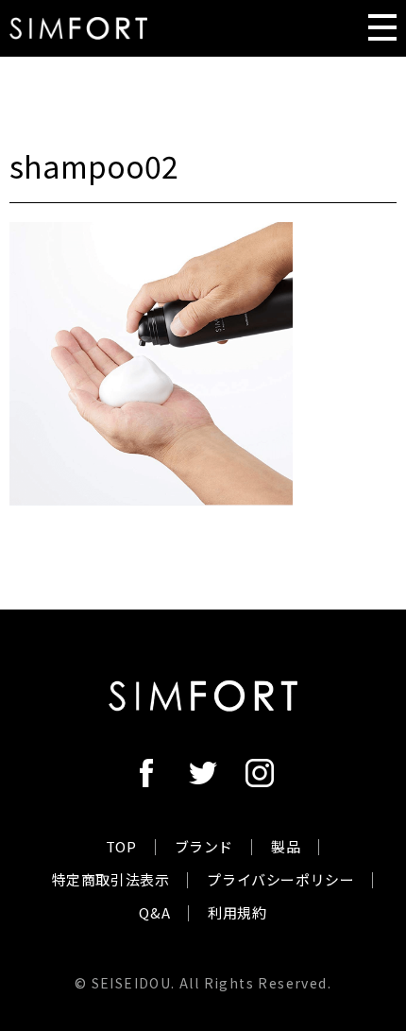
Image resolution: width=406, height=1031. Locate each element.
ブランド (204, 846)
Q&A (154, 912)
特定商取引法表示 (111, 879)
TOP (121, 846)
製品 (285, 846)
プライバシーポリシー (280, 879)
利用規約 (237, 912)
